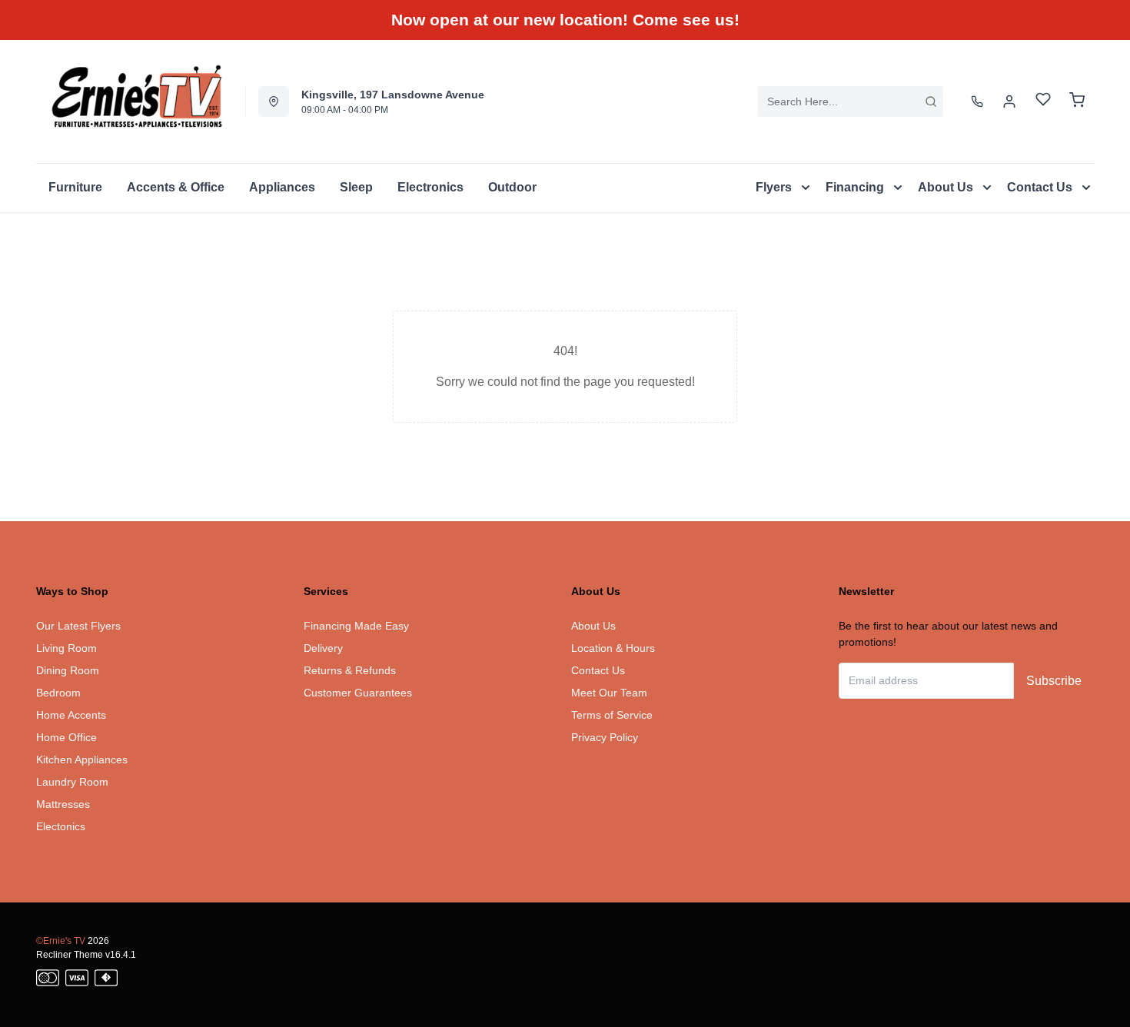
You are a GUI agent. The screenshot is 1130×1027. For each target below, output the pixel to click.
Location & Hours (613, 648)
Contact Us (598, 670)
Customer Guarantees (358, 692)
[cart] (1077, 101)
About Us (593, 626)
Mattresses (63, 804)
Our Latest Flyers (78, 626)
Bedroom (58, 692)
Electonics (60, 826)
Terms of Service (612, 715)
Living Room (66, 648)
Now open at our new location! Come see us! (565, 19)
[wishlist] (1043, 101)
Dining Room (67, 670)
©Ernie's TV (60, 941)
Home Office (66, 737)
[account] (1009, 101)
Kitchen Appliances (82, 759)
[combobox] (850, 101)
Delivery (323, 648)
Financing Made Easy (356, 626)
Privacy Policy (604, 737)
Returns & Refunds (350, 670)
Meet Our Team (609, 692)
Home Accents (71, 715)
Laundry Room (72, 782)
